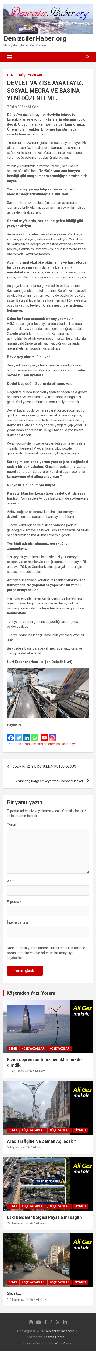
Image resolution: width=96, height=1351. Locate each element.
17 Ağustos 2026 (19, 1071)
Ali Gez (33, 107)
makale (30, 744)
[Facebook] (10, 735)
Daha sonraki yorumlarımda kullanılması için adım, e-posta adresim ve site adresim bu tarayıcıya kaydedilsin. (46, 953)
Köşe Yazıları (30, 75)
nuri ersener (46, 744)
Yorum (13, 824)
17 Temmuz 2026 (20, 1299)
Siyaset (80, 1130)
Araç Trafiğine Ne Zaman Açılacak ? (41, 1141)
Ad (10, 881)
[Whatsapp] (34, 735)
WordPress (63, 1343)
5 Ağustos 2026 (18, 1147)
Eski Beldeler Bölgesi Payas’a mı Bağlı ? (44, 1217)
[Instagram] (52, 735)
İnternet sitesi (17, 922)
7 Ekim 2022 (16, 107)
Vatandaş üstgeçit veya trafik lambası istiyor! (50, 781)
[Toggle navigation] (9, 57)
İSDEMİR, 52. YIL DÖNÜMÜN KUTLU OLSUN (44, 766)
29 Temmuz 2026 (20, 1223)
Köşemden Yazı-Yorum (31, 993)
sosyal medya (66, 744)
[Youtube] (44, 735)
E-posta (14, 902)
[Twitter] (18, 735)
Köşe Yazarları (33, 1048)
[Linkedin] (26, 735)
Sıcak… (14, 1293)
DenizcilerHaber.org (35, 38)
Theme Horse (54, 1337)
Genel (12, 75)
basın (20, 744)
